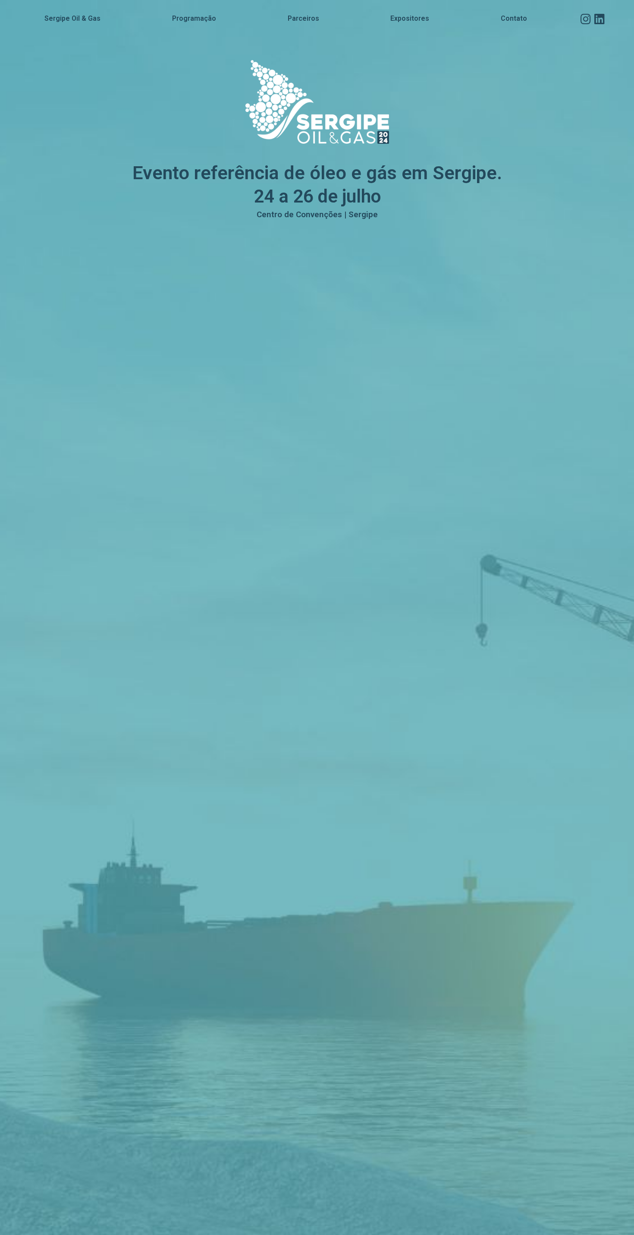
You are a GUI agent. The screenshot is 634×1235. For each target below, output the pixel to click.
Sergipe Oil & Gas (72, 18)
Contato (514, 18)
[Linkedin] (599, 19)
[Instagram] (585, 19)
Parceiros (303, 18)
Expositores (409, 18)
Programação (194, 18)
